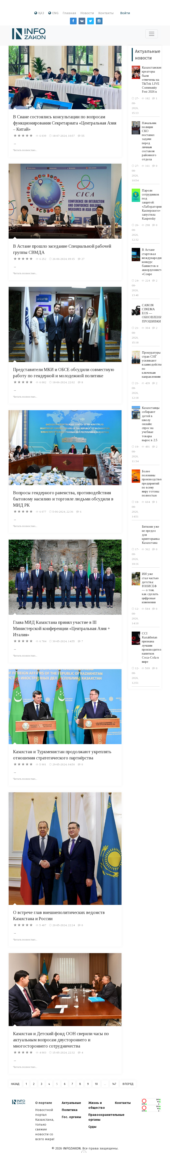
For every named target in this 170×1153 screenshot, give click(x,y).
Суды (92, 1127)
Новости (87, 13)
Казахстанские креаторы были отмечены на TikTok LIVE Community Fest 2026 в (152, 79)
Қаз (41, 13)
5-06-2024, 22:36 (62, 511)
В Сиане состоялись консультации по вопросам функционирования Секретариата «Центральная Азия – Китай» (64, 123)
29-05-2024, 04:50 (63, 764)
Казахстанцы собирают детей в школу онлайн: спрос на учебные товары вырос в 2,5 (150, 424)
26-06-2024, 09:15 (63, 258)
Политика (69, 1110)
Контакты (106, 13)
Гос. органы (71, 1117)
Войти (125, 13)
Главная (69, 13)
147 (114, 1084)
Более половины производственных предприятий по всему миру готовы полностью (155, 483)
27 (83, 258)
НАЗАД (15, 1084)
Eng (55, 13)
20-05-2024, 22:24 (63, 925)
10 (96, 1084)
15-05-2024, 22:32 (63, 1052)
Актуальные (71, 1103)
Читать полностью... (25, 150)
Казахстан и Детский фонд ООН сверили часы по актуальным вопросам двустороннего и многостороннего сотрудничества (61, 1039)
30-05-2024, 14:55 (63, 641)
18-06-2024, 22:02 (63, 382)
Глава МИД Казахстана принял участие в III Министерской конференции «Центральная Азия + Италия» (61, 628)
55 (83, 135)
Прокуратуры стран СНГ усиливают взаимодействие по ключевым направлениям (153, 364)
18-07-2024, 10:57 (63, 135)
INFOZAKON (72, 1148)
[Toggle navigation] (151, 33)
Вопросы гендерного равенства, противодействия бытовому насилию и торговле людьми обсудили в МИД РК (63, 499)
